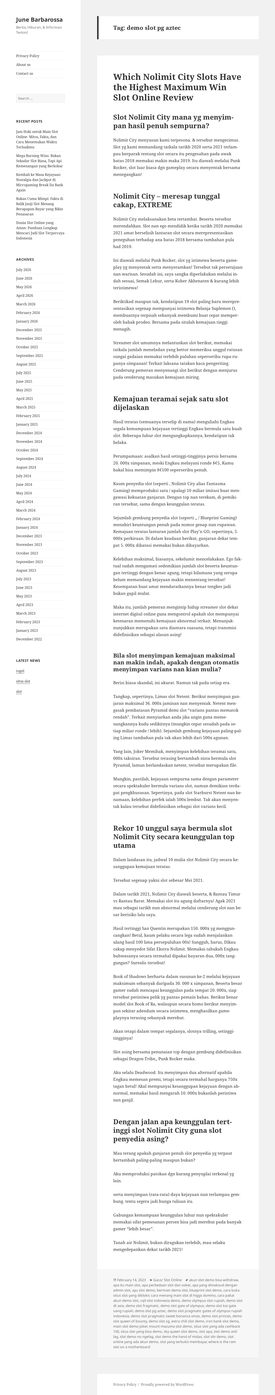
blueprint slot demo (205, 1290)
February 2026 (28, 312)
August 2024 (26, 467)
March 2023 (25, 613)
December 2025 (29, 329)
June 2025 (24, 381)
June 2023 (24, 587)
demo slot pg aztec (150, 1310)
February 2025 (28, 415)
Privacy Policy (27, 55)
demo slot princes (216, 1316)
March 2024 (25, 510)
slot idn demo (215, 1336)
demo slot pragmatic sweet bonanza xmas (165, 1316)
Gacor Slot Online (167, 1280)
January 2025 (27, 424)
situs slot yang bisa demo (141, 1331)
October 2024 (27, 450)
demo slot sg (159, 1321)
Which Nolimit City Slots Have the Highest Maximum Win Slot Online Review (177, 87)
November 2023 (29, 544)
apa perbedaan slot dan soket (166, 1285)
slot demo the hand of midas (178, 1336)
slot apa (205, 1331)
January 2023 (27, 630)
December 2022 (29, 639)
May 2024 (24, 493)
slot (19, 691)
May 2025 (24, 390)
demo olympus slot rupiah (203, 1300)
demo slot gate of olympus (182, 1305)
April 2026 (24, 295)
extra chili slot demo (187, 1321)
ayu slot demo (143, 1290)
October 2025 (27, 347)
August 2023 (26, 570)
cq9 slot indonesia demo (160, 1300)
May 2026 (24, 287)
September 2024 (29, 458)
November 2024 (29, 441)
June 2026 (24, 278)
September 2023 (29, 561)
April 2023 (24, 604)
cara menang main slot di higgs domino (183, 1295)
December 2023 (29, 536)
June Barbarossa (39, 19)
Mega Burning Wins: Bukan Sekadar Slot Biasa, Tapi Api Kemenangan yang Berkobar (39, 160)
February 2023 (28, 622)
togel (20, 671)
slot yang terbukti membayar (183, 1341)
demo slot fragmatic (142, 1305)
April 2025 (24, 398)
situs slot (23, 681)
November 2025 (29, 338)
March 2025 (25, 407)
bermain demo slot (172, 1290)
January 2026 (27, 321)
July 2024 (23, 476)
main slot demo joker (130, 1326)
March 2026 (25, 304)
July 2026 (23, 269)
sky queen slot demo (180, 1331)
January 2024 (27, 527)
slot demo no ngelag (136, 1336)
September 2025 (29, 355)
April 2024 (24, 501)
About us (23, 64)
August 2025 (26, 364)
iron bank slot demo (222, 1321)
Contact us (24, 73)
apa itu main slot (126, 1285)
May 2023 (24, 596)
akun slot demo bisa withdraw (213, 1280)
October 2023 (27, 553)
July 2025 (23, 372)
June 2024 (24, 484)
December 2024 (29, 433)
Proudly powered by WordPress (167, 1384)
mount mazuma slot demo (170, 1326)
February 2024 (28, 518)
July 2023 (23, 579)
